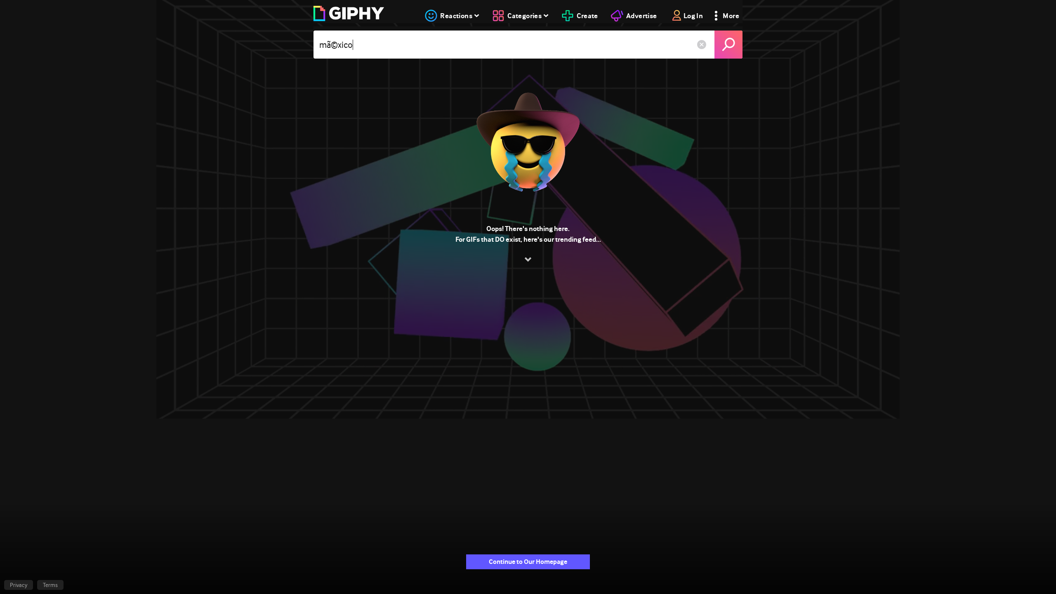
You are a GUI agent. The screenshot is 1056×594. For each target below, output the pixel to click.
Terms (50, 585)
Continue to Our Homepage (528, 562)
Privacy (18, 585)
